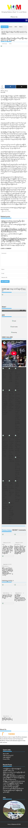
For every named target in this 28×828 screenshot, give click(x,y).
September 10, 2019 (7, 564)
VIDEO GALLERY (7, 337)
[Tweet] (21, 86)
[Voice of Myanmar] (2, 20)
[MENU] (26, 20)
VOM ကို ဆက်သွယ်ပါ (8, 755)
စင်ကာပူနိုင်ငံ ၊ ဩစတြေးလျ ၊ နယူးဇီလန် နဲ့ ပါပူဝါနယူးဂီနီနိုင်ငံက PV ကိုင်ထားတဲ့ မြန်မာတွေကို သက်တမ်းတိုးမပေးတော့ (14, 777)
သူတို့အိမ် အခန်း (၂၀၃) (8, 770)
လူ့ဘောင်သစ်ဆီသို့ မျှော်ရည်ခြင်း (11, 786)
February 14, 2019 (19, 542)
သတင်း (8, 211)
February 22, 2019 (7, 542)
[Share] (10, 86)
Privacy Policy (6, 759)
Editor (10, 43)
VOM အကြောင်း (7, 757)
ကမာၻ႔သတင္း (8, 580)
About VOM (6, 753)
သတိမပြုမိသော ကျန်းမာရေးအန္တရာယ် (12, 768)
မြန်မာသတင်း (4, 211)
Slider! (4, 307)
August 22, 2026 (7, 360)
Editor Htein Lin (17, 544)
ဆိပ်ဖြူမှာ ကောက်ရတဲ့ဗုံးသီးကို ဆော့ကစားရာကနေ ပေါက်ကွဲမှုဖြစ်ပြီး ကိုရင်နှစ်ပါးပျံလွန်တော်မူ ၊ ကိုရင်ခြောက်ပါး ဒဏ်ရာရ (14, 783)
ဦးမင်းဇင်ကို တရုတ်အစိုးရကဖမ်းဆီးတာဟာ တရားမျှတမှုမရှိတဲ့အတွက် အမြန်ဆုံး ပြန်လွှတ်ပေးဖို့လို (13, 790)
